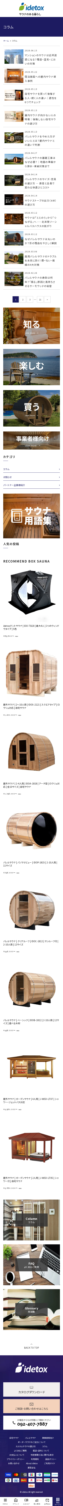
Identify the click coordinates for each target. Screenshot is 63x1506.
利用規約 (35, 1459)
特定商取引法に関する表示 (42, 1454)
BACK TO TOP (31, 1347)
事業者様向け (48, 1437)
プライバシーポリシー (16, 1459)
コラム (6, 469)
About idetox (32, 1463)
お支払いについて (16, 1454)
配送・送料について (41, 1450)
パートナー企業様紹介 (14, 485)
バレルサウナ (30, 1437)
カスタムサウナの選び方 (26, 1446)
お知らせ (7, 477)
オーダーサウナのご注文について (31, 1442)
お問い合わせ (14, 1463)
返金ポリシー (50, 1459)
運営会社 (31, 1467)
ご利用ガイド (49, 1463)
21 (40, 299)
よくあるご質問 (20, 1450)
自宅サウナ (14, 1437)
